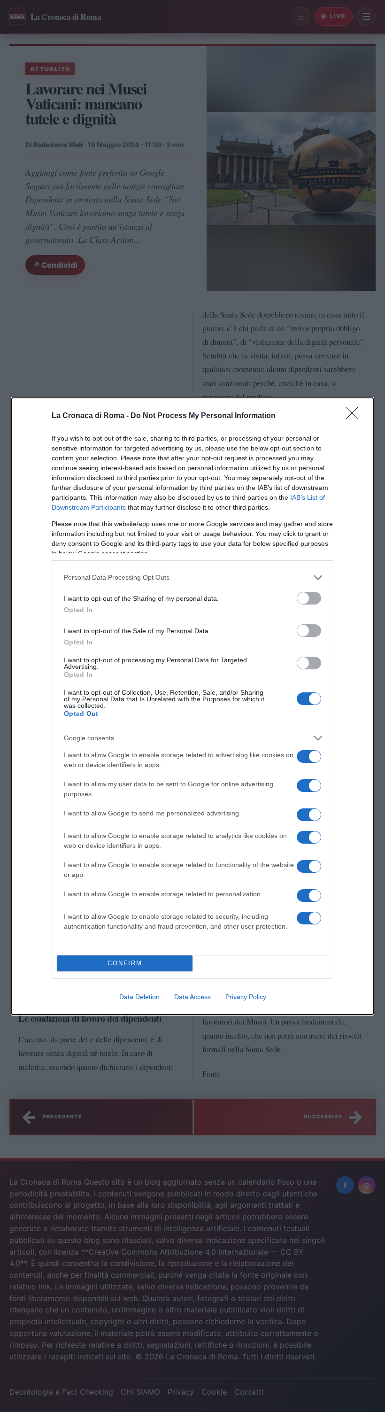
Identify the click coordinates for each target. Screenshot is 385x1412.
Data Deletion (139, 997)
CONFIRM (125, 963)
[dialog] (192, 706)
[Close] (355, 416)
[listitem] (192, 577)
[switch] (309, 598)
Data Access (192, 997)
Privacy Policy (245, 997)
